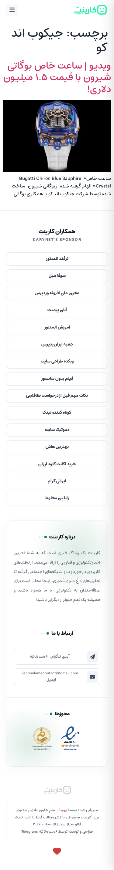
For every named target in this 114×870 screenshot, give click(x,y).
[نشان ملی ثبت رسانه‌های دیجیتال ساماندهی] (42, 740)
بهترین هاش (57, 447)
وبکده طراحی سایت (57, 361)
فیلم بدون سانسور (57, 379)
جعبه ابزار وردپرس (57, 344)
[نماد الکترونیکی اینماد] (70, 740)
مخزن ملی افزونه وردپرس (57, 293)
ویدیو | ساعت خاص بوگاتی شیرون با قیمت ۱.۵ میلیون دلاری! (57, 78)
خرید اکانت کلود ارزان (57, 464)
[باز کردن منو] (12, 10)
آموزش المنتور (57, 327)
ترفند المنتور (57, 259)
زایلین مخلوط (57, 498)
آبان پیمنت (57, 310)
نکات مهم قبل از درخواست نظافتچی (57, 396)
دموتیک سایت (57, 430)
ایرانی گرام (57, 481)
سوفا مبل (57, 276)
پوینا (63, 810)
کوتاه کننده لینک (57, 412)
